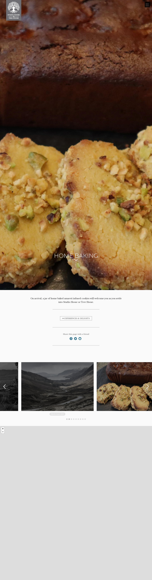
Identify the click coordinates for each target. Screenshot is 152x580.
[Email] (79, 338)
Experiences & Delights (77, 318)
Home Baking (47, 414)
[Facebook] (71, 338)
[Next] (147, 386)
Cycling (123, 414)
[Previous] (4, 386)
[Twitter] (75, 338)
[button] (2, 428)
